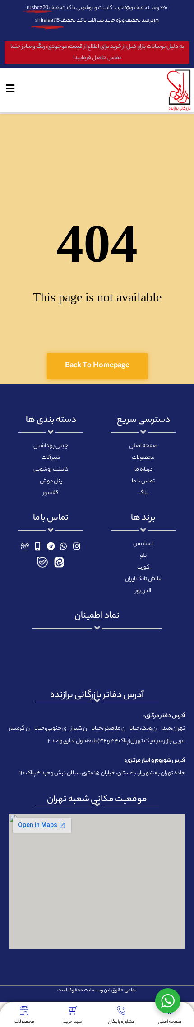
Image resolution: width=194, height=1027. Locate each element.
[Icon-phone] (25, 545)
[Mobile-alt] (37, 545)
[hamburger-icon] (10, 90)
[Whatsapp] (63, 545)
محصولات (24, 1022)
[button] (97, 366)
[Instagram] (76, 545)
